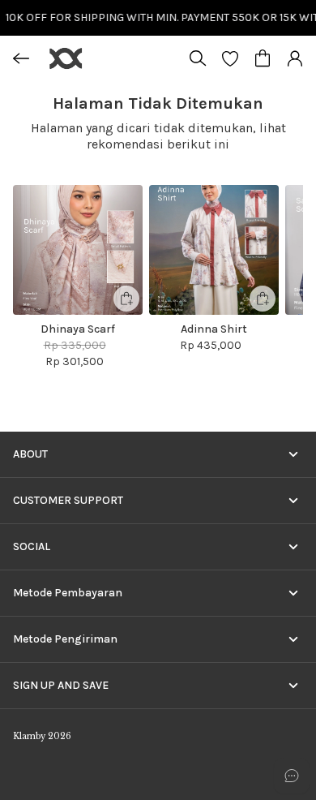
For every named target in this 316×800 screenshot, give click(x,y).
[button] (230, 58)
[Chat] (292, 776)
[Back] (21, 58)
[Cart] (262, 58)
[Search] (197, 58)
